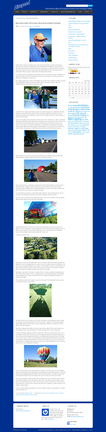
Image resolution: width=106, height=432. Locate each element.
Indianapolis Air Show (76, 123)
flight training (74, 119)
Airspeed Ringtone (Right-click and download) (79, 21)
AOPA (69, 27)
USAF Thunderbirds (73, 55)
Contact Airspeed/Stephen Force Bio (77, 40)
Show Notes (33, 11)
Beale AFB (82, 111)
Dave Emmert (25, 394)
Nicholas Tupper (73, 128)
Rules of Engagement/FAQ (68, 11)
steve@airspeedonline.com (77, 416)
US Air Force (71, 53)
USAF (70, 134)
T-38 (88, 130)
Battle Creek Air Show (51, 393)
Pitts (80, 128)
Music (84, 126)
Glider (86, 119)
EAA (69, 42)
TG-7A (70, 132)
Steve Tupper (28, 26)
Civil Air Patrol (79, 115)
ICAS (76, 121)
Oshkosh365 (71, 51)
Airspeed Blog (44, 11)
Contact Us (54, 11)
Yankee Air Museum (73, 60)
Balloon (43, 393)
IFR (69, 123)
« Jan (72, 97)
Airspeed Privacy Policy (65, 429)
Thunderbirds (76, 132)
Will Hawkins (80, 134)
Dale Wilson (19, 394)
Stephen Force (28, 393)
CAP (77, 113)
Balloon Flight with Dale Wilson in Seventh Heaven (38, 23)
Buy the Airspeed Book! (74, 29)
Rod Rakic (85, 128)
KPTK (80, 126)
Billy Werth (87, 111)
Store (80, 11)
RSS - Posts (73, 424)
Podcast (24, 11)
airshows (78, 107)
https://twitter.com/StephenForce (23, 410)
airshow (72, 107)
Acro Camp (72, 105)
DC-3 (73, 117)
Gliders (70, 121)
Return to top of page (21, 429)
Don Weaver (79, 117)
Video (74, 134)
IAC (73, 121)
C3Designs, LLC (85, 429)
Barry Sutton (80, 109)
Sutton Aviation (81, 130)
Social (87, 11)
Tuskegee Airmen (85, 132)
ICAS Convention (84, 121)
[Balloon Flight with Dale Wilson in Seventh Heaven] (40, 45)
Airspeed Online (28, 5)
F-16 (85, 117)
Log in (90, 429)
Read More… (51, 419)
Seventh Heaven (33, 394)
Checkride (83, 113)
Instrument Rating (78, 124)
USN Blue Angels (72, 57)
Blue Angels (71, 113)
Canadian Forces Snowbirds (75, 32)
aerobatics (82, 105)
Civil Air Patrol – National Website (76, 34)
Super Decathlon (72, 130)
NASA (69, 48)
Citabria (70, 115)
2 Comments (37, 26)
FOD (83, 119)
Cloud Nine (60, 393)
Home (17, 11)
